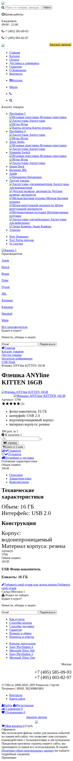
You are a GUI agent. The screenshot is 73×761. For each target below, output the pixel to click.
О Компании (17, 70)
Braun (5, 273)
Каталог (14, 56)
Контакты (15, 73)
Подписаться (47, 344)
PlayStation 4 (17, 131)
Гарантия (15, 66)
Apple (13, 173)
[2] (7, 404)
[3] (11, 404)
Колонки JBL (18, 170)
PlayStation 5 (17, 113)
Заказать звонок (36, 717)
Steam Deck (16, 166)
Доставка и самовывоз (24, 63)
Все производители (14, 327)
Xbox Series (17, 141)
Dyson (6, 287)
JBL (4, 293)
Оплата (14, 59)
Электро (14, 230)
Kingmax (7, 300)
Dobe (5, 280)
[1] (3, 404)
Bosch (5, 267)
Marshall (7, 313)
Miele (5, 320)
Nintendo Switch (19, 152)
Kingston (7, 307)
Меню (13, 87)
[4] (14, 404)
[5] (18, 404)
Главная (14, 52)
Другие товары (19, 180)
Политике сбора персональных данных (28, 750)
